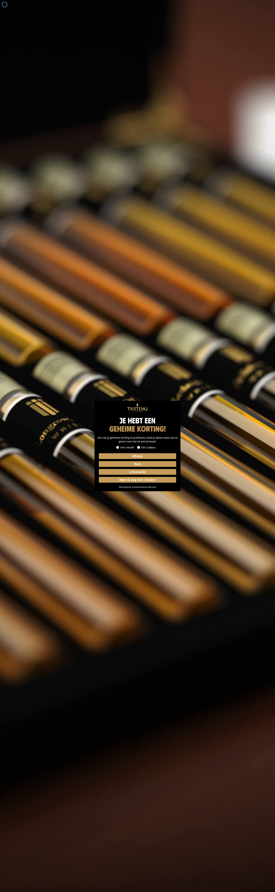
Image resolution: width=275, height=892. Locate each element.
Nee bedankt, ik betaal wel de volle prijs (137, 487)
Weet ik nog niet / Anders (137, 480)
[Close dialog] (4, 4)
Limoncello (137, 472)
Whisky (137, 456)
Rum (137, 464)
